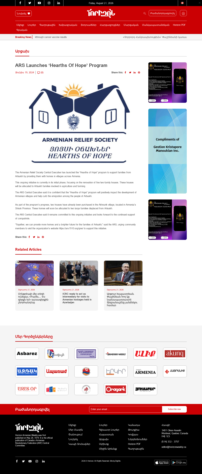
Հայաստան (106, 434)
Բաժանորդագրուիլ (162, 13)
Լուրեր (32, 24)
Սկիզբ (20, 24)
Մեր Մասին (75, 429)
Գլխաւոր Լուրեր (109, 429)
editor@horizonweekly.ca (174, 446)
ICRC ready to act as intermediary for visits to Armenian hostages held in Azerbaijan (77, 298)
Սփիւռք (104, 443)
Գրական (21, 29)
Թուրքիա (133, 429)
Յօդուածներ (88, 24)
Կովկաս (133, 434)
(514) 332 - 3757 (170, 441)
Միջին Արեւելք (108, 448)
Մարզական (131, 24)
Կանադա (134, 425)
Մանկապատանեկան (155, 24)
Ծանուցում (75, 434)
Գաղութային (47, 24)
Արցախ (104, 439)
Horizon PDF (179, 24)
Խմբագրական (68, 24)
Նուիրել (22, 13)
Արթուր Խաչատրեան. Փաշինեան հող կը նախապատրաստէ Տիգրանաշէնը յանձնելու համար (122, 299)
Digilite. (118, 461)
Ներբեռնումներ (137, 439)
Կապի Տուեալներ (79, 443)
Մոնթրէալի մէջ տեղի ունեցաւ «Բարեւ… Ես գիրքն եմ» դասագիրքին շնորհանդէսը (33, 298)
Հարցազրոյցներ (110, 24)
